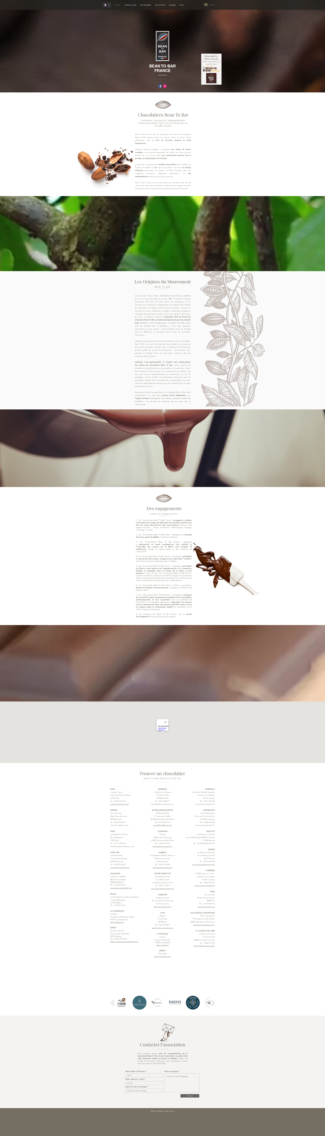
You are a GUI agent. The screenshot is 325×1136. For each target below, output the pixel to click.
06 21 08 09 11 (164, 801)
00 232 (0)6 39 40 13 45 (206, 843)
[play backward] (112, 1002)
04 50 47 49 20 (164, 843)
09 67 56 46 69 (209, 861)
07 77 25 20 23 (120, 843)
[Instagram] (164, 86)
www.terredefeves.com (119, 825)
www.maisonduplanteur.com (203, 864)
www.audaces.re (117, 922)
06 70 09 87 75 (209, 904)
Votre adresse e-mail (134, 1079)
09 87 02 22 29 (120, 822)
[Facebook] (160, 86)
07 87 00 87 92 (164, 822)
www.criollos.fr (162, 945)
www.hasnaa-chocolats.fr (205, 804)
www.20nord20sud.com (162, 825)
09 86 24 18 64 (209, 822)
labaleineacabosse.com (164, 804)
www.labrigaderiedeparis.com (122, 846)
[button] (122, 1003)
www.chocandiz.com (162, 956)
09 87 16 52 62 (164, 864)
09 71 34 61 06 (209, 801)
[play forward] (212, 1002)
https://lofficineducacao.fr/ (204, 946)
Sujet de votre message (136, 1087)
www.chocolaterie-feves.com (162, 888)
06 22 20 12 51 (209, 882)
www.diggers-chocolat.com (162, 928)
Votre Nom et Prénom (135, 1071)
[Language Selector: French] (106, 5)
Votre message (171, 1071)
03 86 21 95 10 (209, 943)
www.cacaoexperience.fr (205, 825)
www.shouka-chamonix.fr (162, 846)
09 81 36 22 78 (120, 801)
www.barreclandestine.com (204, 925)
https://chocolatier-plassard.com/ (124, 941)
